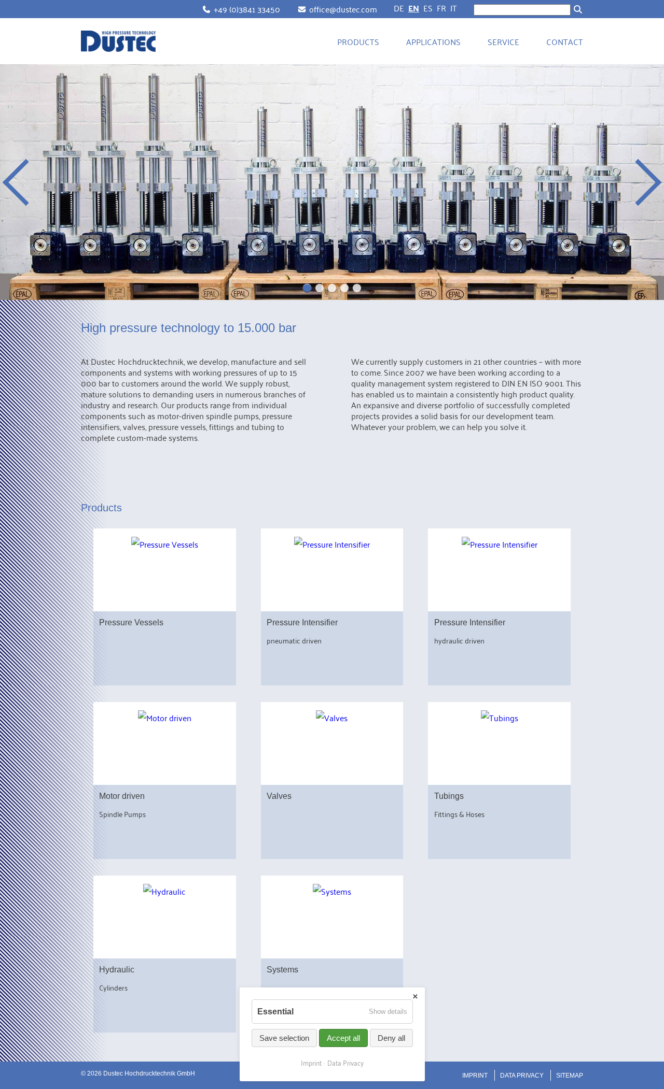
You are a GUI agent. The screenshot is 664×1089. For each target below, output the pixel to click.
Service (503, 41)
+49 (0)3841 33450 (247, 9)
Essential (275, 1011)
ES (428, 8)
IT (453, 8)
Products (358, 41)
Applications (433, 41)
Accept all (343, 1038)
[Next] (638, 182)
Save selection (284, 1038)
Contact (564, 41)
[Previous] (26, 182)
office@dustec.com (343, 9)
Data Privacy (522, 1075)
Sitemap (569, 1075)
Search (578, 9)
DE (399, 8)
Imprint (475, 1075)
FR (441, 8)
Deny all (391, 1038)
